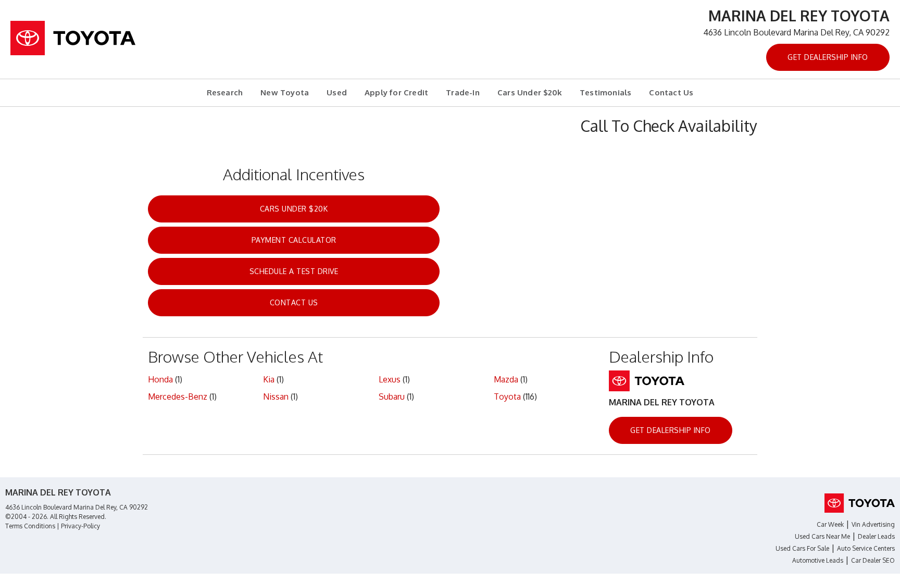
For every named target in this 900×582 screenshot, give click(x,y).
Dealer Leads (876, 536)
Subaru (392, 396)
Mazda (506, 379)
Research (225, 92)
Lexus (390, 379)
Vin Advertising (873, 524)
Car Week (830, 524)
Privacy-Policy (80, 526)
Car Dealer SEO (873, 560)
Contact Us (671, 92)
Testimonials (605, 92)
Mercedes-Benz (177, 396)
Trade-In (463, 92)
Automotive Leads (817, 560)
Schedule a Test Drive (294, 271)
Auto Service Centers (866, 548)
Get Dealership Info (828, 57)
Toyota (507, 396)
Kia (268, 379)
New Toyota (284, 92)
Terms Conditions (30, 526)
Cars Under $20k (529, 92)
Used (337, 92)
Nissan (276, 396)
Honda (160, 379)
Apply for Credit (396, 92)
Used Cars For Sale (802, 548)
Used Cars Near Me (822, 536)
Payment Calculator (294, 240)
